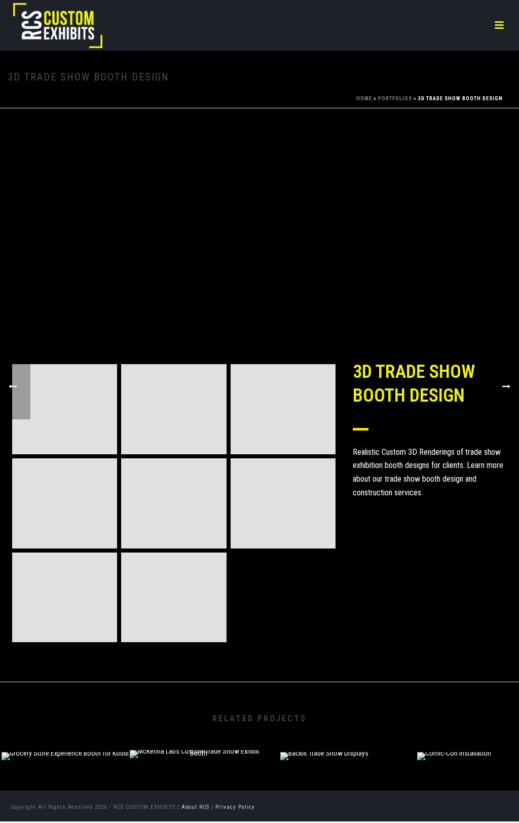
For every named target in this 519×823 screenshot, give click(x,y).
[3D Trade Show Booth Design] (259, 246)
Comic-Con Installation (454, 733)
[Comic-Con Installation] (454, 787)
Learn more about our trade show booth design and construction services (428, 478)
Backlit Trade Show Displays (324, 733)
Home (364, 98)
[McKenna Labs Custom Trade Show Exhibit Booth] (195, 785)
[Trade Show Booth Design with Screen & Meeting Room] (173, 409)
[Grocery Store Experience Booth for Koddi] (65, 787)
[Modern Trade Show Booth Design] (64, 598)
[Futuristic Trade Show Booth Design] (173, 503)
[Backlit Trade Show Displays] (324, 787)
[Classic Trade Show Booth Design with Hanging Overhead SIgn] (64, 409)
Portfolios (395, 98)
